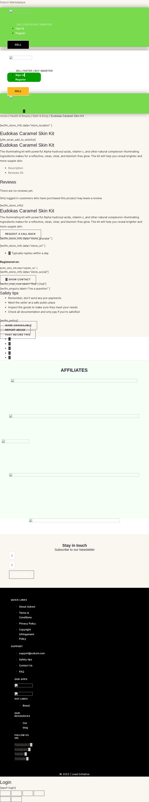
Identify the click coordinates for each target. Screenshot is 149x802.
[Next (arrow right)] (16, 799)
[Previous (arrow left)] (5, 799)
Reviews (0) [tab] (15, 172)
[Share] (28, 793)
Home (4, 116)
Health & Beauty (20, 116)
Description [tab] (15, 168)
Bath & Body (41, 116)
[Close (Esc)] (39, 793)
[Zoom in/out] (5, 793)
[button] (9, 52)
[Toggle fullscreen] (16, 793)
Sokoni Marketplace (12, 2)
